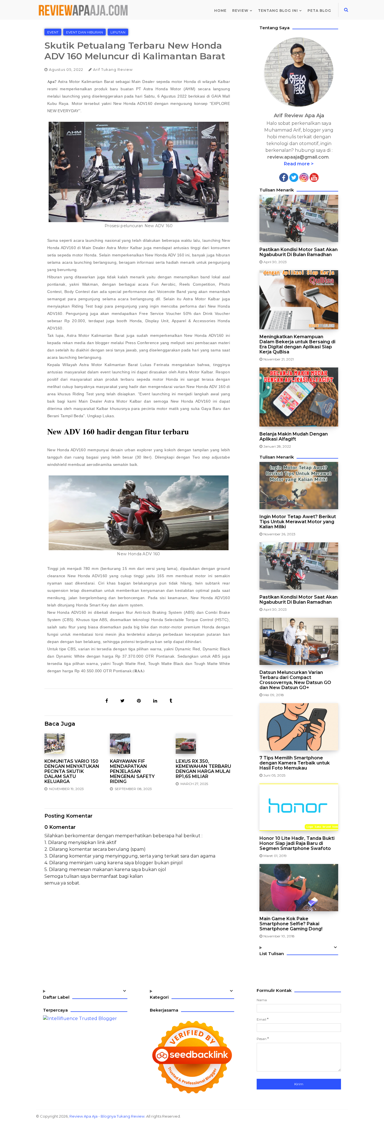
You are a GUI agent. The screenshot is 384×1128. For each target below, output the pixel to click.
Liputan (117, 32)
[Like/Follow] (283, 177)
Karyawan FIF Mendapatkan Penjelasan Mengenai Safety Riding (132, 771)
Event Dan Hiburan (84, 32)
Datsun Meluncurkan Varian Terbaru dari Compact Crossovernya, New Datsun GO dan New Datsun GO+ (295, 680)
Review (240, 10)
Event (52, 32)
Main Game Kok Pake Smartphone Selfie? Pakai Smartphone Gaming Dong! (290, 923)
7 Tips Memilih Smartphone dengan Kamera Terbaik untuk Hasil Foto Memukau (294, 763)
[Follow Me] (293, 177)
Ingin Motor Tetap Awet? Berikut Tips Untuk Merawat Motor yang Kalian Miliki (297, 521)
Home (220, 10)
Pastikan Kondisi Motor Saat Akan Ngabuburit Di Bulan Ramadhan (298, 252)
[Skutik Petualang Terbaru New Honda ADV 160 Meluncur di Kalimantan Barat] (107, 700)
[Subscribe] (314, 177)
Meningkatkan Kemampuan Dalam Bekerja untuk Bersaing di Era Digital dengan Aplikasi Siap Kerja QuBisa (297, 344)
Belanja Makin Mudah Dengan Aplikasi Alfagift (293, 437)
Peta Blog (319, 10)
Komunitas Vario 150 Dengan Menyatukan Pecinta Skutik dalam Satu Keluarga (71, 771)
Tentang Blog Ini (278, 10)
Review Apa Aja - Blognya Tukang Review (106, 1116)
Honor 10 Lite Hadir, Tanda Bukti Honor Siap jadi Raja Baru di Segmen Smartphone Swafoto (297, 843)
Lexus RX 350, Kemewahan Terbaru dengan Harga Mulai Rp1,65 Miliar (203, 769)
